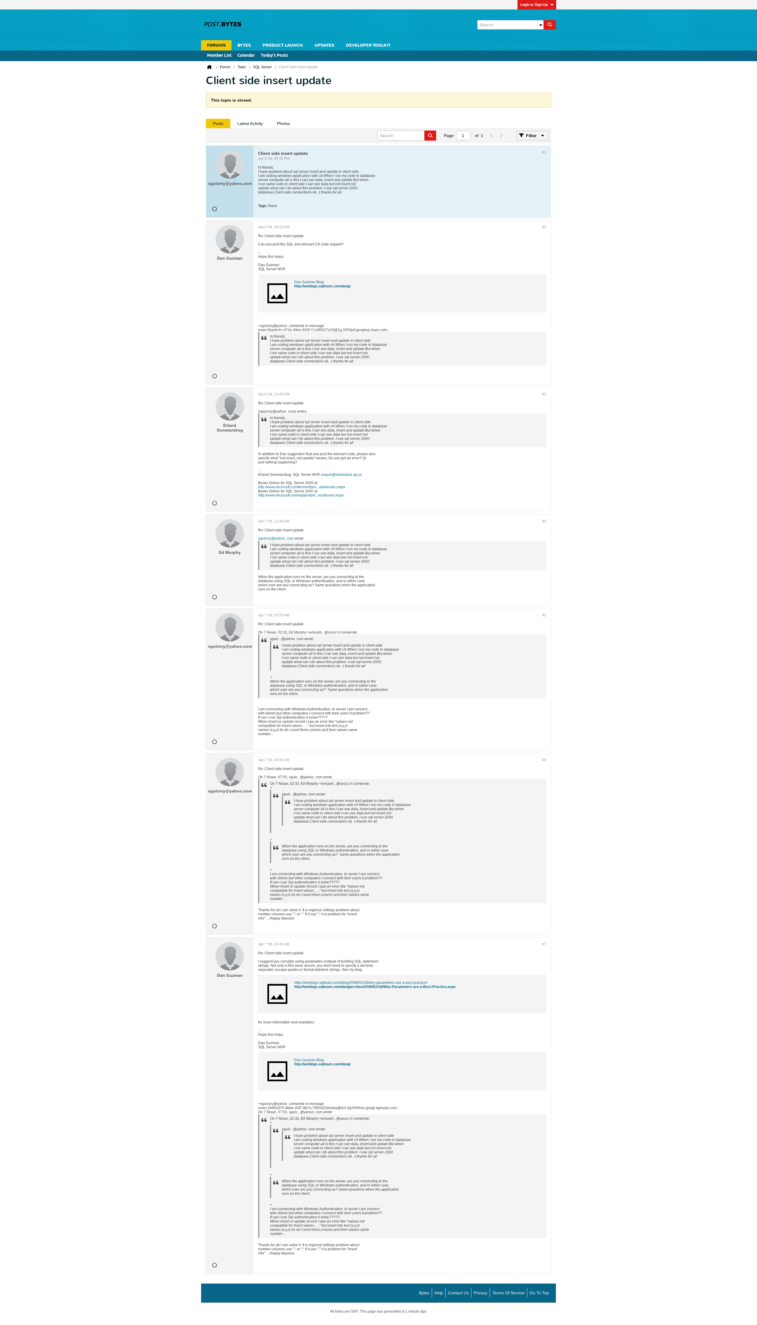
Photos (283, 123)
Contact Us (458, 1292)
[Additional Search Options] (540, 25)
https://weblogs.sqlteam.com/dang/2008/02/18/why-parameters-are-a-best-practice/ (360, 983)
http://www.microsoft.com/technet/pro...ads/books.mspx (301, 487)
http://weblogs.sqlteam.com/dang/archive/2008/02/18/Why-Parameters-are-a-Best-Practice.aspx (375, 987)
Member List (219, 55)
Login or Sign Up (534, 5)
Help (438, 1292)
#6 (544, 760)
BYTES (244, 45)
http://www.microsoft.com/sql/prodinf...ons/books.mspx (301, 495)
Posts (218, 123)
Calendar (246, 55)
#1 (544, 152)
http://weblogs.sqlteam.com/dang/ (322, 286)
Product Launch (283, 45)
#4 (544, 521)
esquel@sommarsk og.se (341, 475)
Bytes (424, 1292)
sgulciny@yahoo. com (276, 538)
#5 (544, 615)
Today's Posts (274, 55)
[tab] (218, 123)
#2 (544, 227)
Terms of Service (508, 1292)
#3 (544, 394)
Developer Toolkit (368, 45)
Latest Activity (250, 123)
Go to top (539, 1292)
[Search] (550, 25)
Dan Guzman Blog (309, 282)
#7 (544, 944)
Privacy (480, 1292)
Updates (324, 45)
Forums (216, 45)
